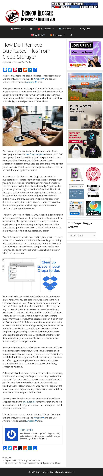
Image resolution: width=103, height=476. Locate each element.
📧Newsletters (65, 28)
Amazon (38, 78)
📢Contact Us (16, 28)
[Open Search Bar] (71, 35)
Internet (8, 457)
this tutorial (29, 401)
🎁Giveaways (56, 35)
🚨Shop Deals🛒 (38, 35)
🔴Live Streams (44, 28)
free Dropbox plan (34, 154)
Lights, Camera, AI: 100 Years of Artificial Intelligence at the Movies (33, 463)
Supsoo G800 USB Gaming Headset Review (23, 460)
